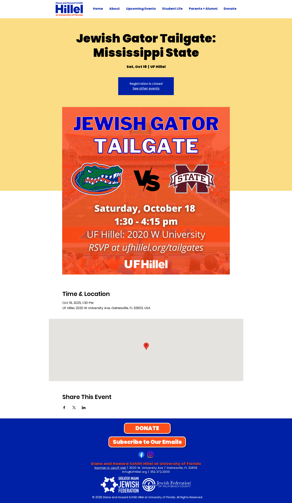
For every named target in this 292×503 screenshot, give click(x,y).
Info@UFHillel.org (134, 472)
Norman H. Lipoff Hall (110, 468)
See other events (146, 88)
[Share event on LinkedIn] (84, 407)
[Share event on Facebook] (64, 407)
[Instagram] (150, 455)
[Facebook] (141, 455)
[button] (114, 9)
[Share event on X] (74, 407)
